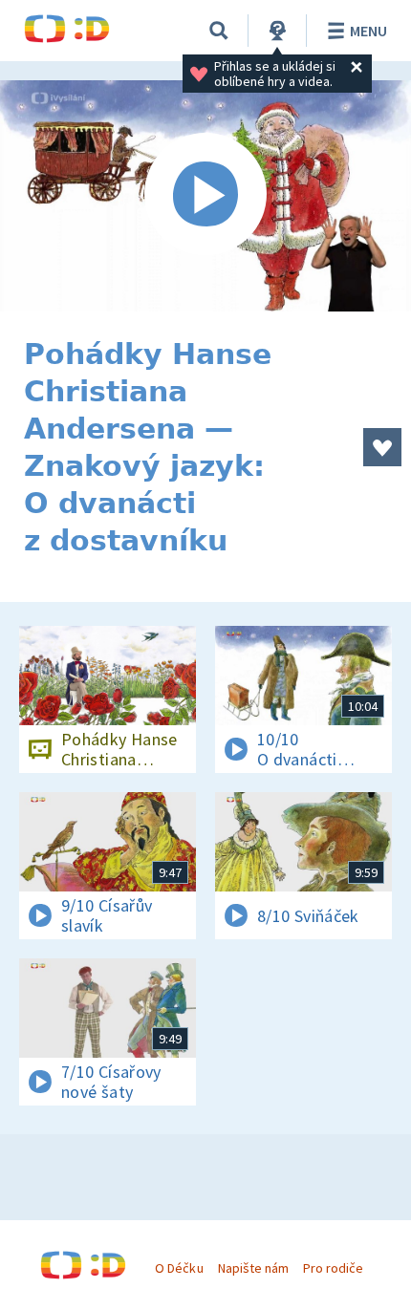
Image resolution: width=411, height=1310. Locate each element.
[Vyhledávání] (219, 30)
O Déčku (179, 1268)
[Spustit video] (205, 195)
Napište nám (253, 1268)
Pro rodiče (333, 1268)
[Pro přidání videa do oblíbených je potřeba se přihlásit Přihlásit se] (382, 447)
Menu (368, 30)
